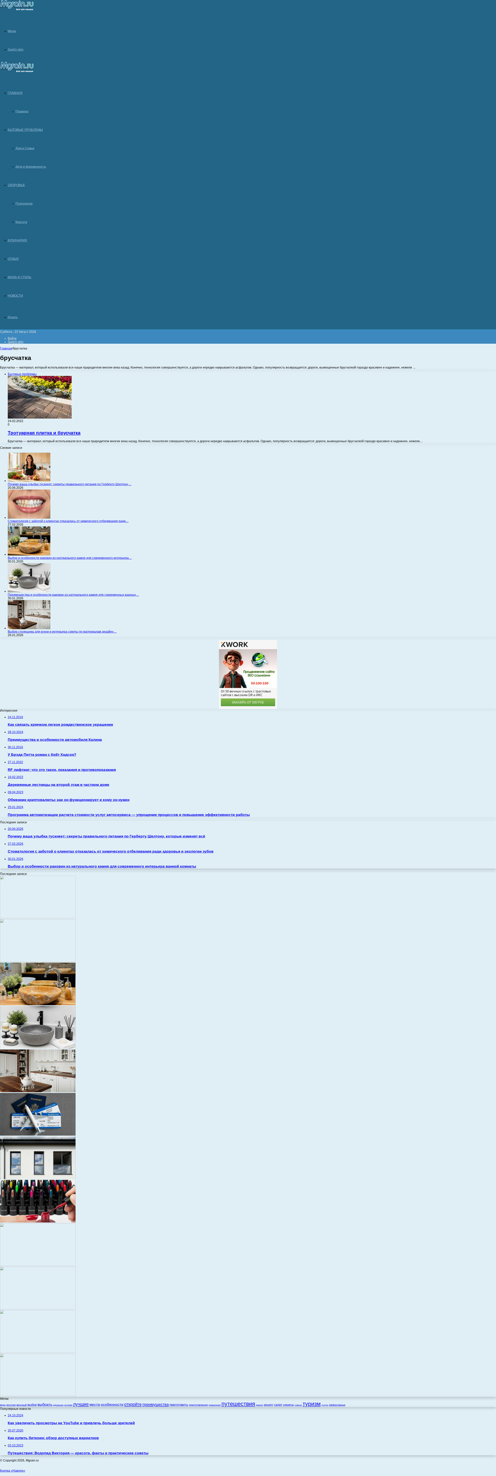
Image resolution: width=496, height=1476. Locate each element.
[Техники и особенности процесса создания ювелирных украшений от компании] (38, 1351)
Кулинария (17, 240)
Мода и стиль (19, 277)
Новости (15, 295)
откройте (133, 1404)
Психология (24, 203)
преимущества (155, 1404)
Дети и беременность (31, 166)
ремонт (259, 1405)
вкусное (11, 1404)
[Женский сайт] (17, 9)
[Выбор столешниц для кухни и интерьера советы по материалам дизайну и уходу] (29, 628)
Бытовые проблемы (25, 130)
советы (298, 1405)
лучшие (81, 1404)
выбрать (45, 1404)
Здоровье (16, 185)
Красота (21, 222)
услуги (324, 1405)
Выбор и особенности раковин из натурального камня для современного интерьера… (70, 558)
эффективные (337, 1404)
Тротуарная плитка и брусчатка (44, 432)
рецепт (268, 1404)
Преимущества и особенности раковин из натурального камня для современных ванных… (73, 594)
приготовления (198, 1404)
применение (215, 1405)
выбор (32, 1404)
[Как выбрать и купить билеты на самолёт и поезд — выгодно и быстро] (38, 1134)
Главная (6, 348)
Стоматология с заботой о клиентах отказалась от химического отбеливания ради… (68, 521)
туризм (312, 1404)
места (95, 1404)
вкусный (21, 1404)
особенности (112, 1404)
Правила (22, 111)
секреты (288, 1404)
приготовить (179, 1405)
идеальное (58, 1405)
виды (3, 1405)
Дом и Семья (25, 148)
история (68, 1405)
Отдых (13, 258)
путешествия (238, 1404)
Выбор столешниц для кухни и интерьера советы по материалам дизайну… (62, 631)
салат (278, 1404)
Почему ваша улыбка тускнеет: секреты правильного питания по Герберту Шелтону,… (70, 484)
